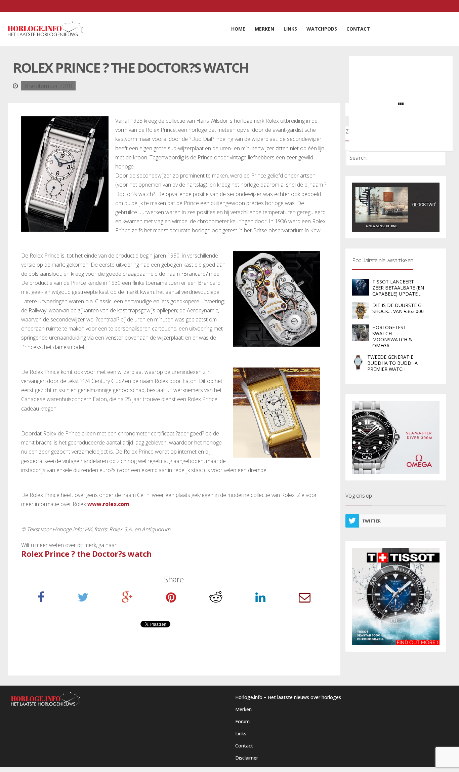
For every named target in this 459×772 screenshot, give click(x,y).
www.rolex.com (108, 504)
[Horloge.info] (45, 29)
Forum (242, 721)
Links (240, 733)
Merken (243, 709)
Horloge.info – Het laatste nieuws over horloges (288, 697)
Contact (244, 745)
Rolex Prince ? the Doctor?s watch (86, 553)
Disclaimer (246, 758)
